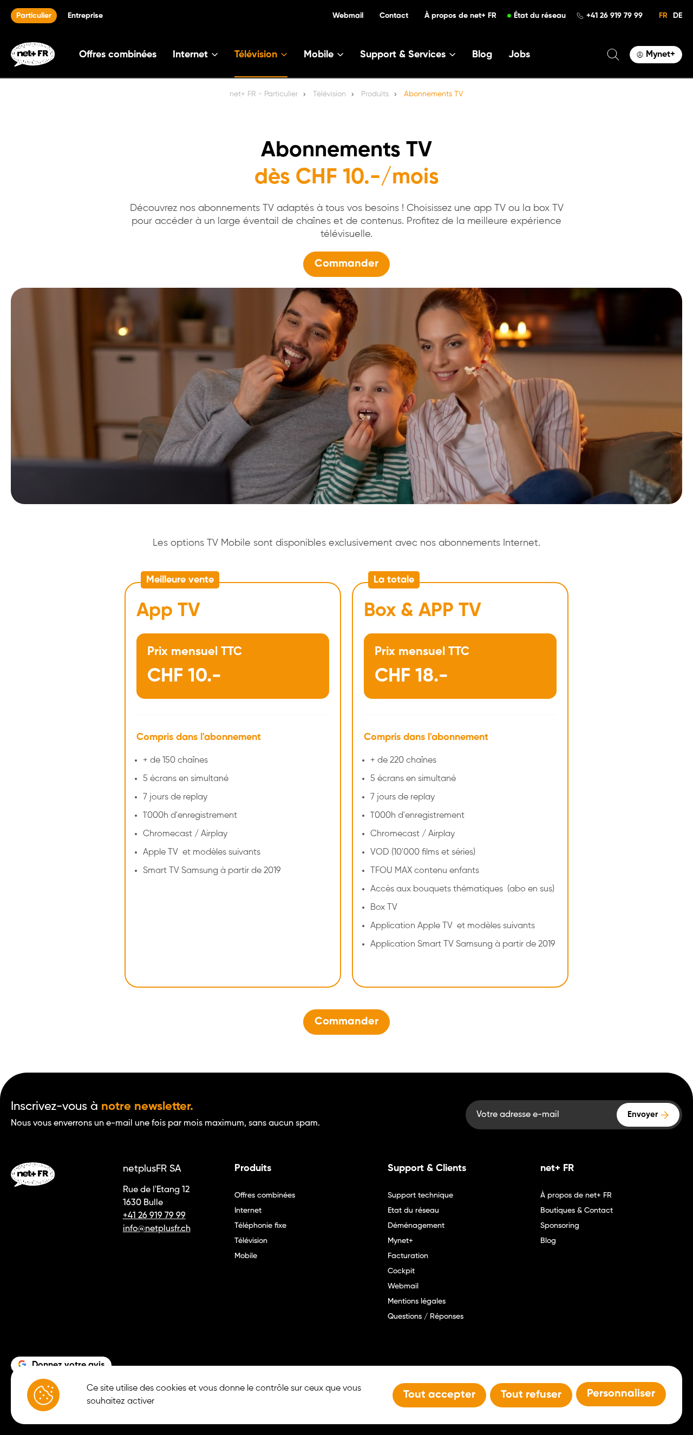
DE (677, 15)
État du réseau (540, 15)
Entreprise (85, 15)
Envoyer (642, 1114)
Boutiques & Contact (576, 1210)
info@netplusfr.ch (157, 1229)
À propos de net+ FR (460, 15)
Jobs (519, 54)
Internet (247, 1210)
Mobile (245, 1256)
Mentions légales (417, 1301)
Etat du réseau (413, 1210)
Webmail (347, 15)
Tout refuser (531, 1395)
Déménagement (416, 1225)
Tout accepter (439, 1395)
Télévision (250, 1241)
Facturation (408, 1256)
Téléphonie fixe (260, 1225)
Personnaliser (621, 1393)
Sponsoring (559, 1225)
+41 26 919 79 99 (614, 15)
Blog (482, 54)
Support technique (420, 1195)
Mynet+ (400, 1241)
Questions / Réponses (425, 1316)
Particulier (33, 15)
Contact (394, 15)
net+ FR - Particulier (264, 94)
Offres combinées (117, 54)
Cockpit (401, 1271)
